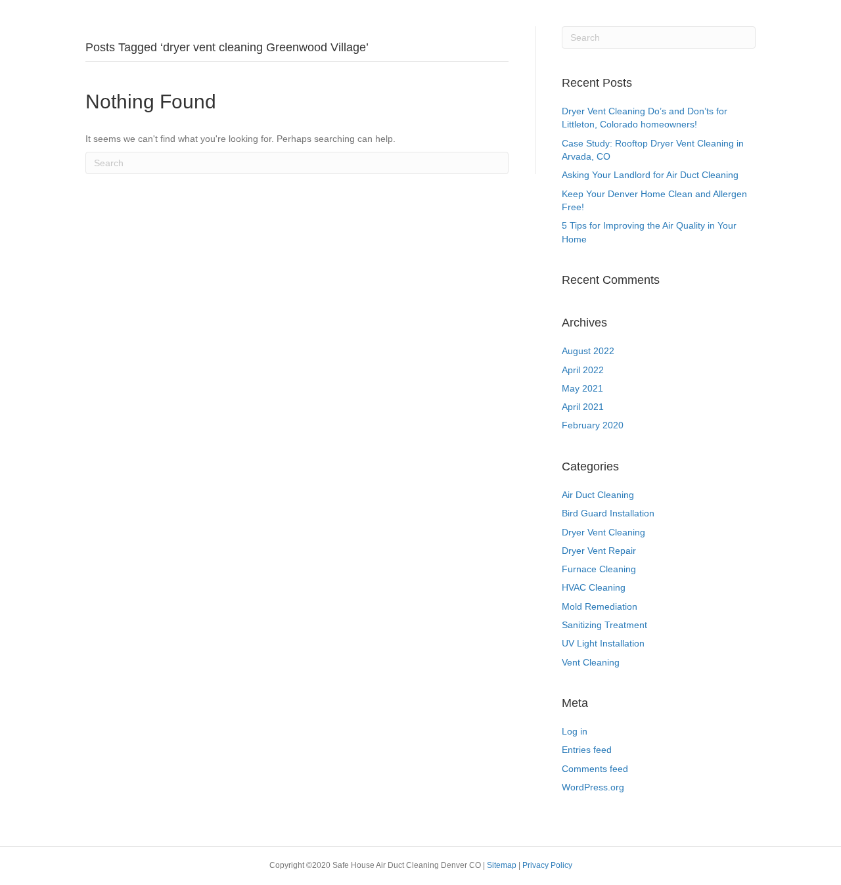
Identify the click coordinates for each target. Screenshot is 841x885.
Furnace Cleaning (599, 569)
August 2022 (588, 351)
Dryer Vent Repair (599, 550)
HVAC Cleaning (593, 587)
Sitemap (502, 865)
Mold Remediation (599, 606)
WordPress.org (593, 787)
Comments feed (595, 768)
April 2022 (583, 370)
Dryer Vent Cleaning (603, 532)
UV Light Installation (603, 643)
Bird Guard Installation (608, 513)
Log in (574, 731)
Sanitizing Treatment (604, 625)
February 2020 (593, 425)
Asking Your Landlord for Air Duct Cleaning (650, 175)
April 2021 (583, 406)
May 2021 (582, 388)
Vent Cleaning (591, 662)
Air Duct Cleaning (598, 494)
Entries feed (587, 749)
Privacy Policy (547, 865)
